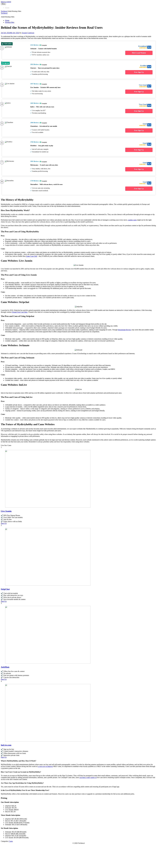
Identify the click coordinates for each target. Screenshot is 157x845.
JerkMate (5, 667)
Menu (3, 4)
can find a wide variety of (88, 777)
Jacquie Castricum (28, 33)
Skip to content (6, 2)
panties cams (132, 220)
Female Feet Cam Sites (19, 312)
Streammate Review (124, 330)
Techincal (4, 11)
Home (7, 8)
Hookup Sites (9, 22)
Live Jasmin (6, 511)
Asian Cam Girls (31, 256)
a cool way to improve (45, 766)
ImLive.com (6, 745)
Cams (11, 841)
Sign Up (4, 523)
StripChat (5, 589)
